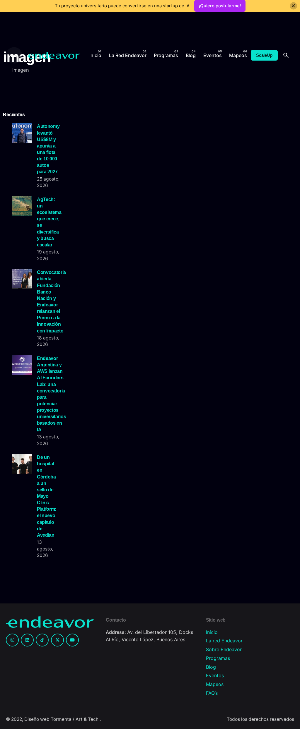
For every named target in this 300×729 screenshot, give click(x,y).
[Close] (293, 6)
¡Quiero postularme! (220, 5)
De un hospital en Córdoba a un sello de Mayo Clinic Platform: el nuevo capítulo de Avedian (46, 496)
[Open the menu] (14, 55)
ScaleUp (264, 55)
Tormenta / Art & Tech (75, 719)
